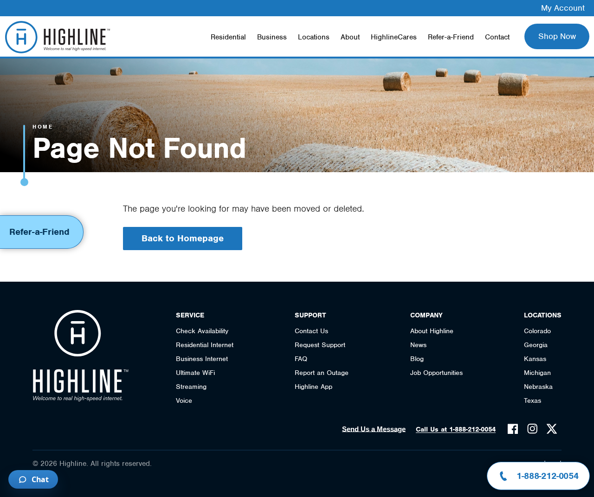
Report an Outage (322, 372)
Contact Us (311, 331)
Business (272, 37)
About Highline (431, 331)
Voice (184, 400)
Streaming (191, 386)
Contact (497, 37)
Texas (532, 400)
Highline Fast (57, 37)
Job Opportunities (436, 372)
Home (42, 126)
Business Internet (202, 359)
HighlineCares (394, 37)
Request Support (320, 345)
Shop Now (557, 36)
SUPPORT (310, 315)
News (418, 345)
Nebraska (538, 386)
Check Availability (202, 331)
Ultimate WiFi (195, 372)
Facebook (513, 429)
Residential (228, 37)
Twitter (552, 429)
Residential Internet (204, 345)
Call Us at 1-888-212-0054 (456, 429)
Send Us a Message (374, 429)
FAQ (301, 359)
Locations (313, 37)
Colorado (537, 331)
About (350, 37)
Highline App (313, 386)
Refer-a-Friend (451, 37)
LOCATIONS (543, 315)
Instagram (532, 429)
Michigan (537, 372)
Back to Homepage (183, 238)
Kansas (535, 359)
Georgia (536, 345)
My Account (563, 8)
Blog (417, 359)
